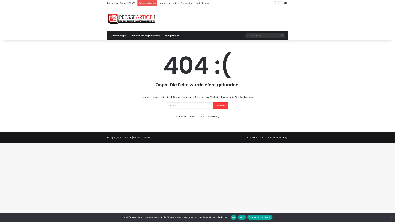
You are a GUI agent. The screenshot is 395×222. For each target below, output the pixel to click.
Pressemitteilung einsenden (145, 35)
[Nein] (391, 217)
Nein (242, 217)
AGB (192, 116)
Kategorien (170, 35)
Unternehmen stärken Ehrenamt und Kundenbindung (184, 3)
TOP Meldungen (117, 35)
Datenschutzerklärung (208, 116)
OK (233, 217)
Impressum (181, 116)
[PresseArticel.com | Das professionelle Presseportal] (132, 18)
